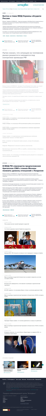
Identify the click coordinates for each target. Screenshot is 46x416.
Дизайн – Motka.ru (34, 409)
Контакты (5, 379)
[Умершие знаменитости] (36, 367)
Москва (25, 8)
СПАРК (4, 398)
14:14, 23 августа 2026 (11, 163)
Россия (25, 35)
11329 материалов (20, 372)
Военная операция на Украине (22, 370)
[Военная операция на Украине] (22, 367)
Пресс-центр (18, 379)
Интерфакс (23, 5)
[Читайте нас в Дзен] (21, 403)
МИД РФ (12, 209)
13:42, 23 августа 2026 (11, 50)
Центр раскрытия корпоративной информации (25, 401)
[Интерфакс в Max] (28, 403)
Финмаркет (31, 1)
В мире (11, 8)
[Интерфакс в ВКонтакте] (24, 403)
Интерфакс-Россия (25, 1)
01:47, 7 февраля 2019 (9, 13)
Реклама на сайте (30, 379)
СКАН (21, 398)
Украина (7, 35)
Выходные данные (20, 410)
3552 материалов (7, 372)
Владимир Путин (6, 104)
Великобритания (6, 209)
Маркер (4, 401)
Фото (38, 8)
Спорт (19, 8)
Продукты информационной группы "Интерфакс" (19, 393)
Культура (22, 8)
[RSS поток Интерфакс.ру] (26, 403)
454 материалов (34, 371)
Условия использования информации (23, 409)
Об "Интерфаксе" (12, 1)
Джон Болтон (12, 35)
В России (7, 8)
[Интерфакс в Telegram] (23, 403)
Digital (29, 8)
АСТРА (4, 402)
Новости (31, 8)
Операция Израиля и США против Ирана (8, 370)
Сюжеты (35, 8)
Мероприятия (38, 379)
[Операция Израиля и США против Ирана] (9, 368)
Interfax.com (18, 1)
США (4, 35)
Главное (4, 8)
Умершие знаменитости (36, 369)
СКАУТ (4, 400)
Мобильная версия (4, 1)
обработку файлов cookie (15, 388)
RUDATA (21, 399)
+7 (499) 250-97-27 (9, 390)
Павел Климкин (20, 35)
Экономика (15, 8)
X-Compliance (5, 399)
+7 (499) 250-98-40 (33, 389)
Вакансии (24, 379)
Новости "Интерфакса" (24, 397)
